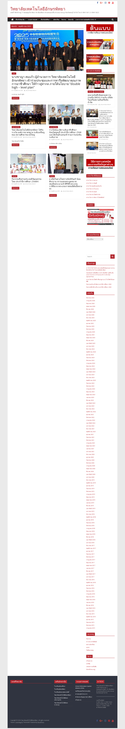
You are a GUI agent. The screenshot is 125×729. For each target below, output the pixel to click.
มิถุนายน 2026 (90, 303)
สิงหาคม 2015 (90, 625)
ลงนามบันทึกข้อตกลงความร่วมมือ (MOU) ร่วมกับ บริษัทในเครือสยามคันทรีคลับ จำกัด (100, 99)
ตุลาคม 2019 (90, 486)
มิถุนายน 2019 (90, 497)
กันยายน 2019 (90, 488)
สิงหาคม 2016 (90, 591)
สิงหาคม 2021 (90, 440)
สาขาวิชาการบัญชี (91, 183)
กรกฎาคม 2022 (90, 420)
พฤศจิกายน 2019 (91, 483)
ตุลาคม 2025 (90, 323)
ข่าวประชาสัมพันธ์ (99, 91)
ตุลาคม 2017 (90, 551)
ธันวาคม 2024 (90, 349)
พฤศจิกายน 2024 (91, 352)
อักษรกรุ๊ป (70, 19)
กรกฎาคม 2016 (90, 594)
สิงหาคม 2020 (90, 463)
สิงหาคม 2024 (90, 360)
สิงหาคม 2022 (90, 417)
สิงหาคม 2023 (90, 386)
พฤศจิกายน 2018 (91, 517)
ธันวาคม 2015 (90, 614)
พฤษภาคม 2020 (90, 468)
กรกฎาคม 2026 (90, 300)
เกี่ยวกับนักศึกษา (45, 19)
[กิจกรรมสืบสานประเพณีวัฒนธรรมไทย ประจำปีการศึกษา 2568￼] (28, 155)
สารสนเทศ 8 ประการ (81, 694)
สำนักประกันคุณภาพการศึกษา (83, 697)
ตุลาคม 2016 (90, 585)
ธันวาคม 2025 (90, 318)
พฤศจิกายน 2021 (91, 431)
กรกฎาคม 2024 (90, 363)
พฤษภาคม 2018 (90, 534)
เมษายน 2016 (90, 602)
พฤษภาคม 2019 (90, 500)
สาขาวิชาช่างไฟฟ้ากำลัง (93, 194)
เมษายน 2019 (90, 503)
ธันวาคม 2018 (90, 514)
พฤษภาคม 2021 (90, 446)
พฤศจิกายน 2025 (91, 320)
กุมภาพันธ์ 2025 (90, 343)
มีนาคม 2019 (90, 505)
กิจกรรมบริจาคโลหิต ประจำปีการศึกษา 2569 (98, 284)
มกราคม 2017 (90, 577)
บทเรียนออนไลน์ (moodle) (82, 691)
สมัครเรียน (56, 19)
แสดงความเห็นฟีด (91, 666)
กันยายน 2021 (90, 437)
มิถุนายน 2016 (90, 597)
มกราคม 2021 (90, 451)
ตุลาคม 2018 (90, 520)
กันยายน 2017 (90, 554)
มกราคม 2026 (90, 315)
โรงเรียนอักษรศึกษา (59, 686)
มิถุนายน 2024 (90, 366)
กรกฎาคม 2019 (90, 494)
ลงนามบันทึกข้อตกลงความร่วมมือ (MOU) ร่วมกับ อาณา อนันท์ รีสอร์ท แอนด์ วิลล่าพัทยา (106, 134)
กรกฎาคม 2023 (90, 389)
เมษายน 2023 (90, 397)
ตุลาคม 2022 (90, 414)
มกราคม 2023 (90, 406)
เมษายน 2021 (90, 449)
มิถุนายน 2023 (90, 392)
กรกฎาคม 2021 (90, 443)
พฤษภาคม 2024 (90, 369)
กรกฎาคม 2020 (90, 466)
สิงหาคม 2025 (90, 329)
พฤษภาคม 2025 (90, 337)
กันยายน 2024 (90, 357)
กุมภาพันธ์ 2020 (90, 474)
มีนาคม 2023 (90, 400)
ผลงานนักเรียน (16, 127)
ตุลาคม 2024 (90, 355)
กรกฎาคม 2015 (90, 628)
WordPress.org (90, 669)
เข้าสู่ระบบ (89, 661)
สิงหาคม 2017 (90, 557)
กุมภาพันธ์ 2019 (90, 508)
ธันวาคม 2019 (90, 480)
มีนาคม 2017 (90, 571)
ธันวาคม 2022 (90, 409)
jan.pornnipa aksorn (31, 90)
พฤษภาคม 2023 (90, 394)
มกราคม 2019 (90, 511)
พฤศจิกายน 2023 (91, 380)
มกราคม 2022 (90, 426)
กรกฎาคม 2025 (90, 332)
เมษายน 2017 (90, 568)
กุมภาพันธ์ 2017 (90, 574)
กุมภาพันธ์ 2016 (90, 608)
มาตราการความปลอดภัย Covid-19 (86, 19)
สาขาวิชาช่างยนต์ (91, 192)
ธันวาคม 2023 (90, 377)
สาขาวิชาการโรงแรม (92, 189)
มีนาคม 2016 (90, 605)
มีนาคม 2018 (90, 537)
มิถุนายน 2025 (90, 335)
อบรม (14, 73)
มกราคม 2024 (90, 374)
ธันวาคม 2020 (90, 454)
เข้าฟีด (88, 664)
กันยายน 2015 (90, 622)
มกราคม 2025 (90, 346)
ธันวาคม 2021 (90, 429)
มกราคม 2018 (90, 542)
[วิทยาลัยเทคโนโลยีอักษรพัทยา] (12, 19)
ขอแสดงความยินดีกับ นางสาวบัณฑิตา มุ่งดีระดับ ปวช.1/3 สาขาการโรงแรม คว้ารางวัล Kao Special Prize (100, 274)
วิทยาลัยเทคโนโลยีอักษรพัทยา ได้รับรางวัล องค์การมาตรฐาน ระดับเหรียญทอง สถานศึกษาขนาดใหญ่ (28, 132)
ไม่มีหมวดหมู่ (89, 650)
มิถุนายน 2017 (90, 562)
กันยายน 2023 (90, 383)
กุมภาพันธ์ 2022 (90, 423)
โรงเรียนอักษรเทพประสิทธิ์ (61, 692)
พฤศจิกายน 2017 (91, 548)
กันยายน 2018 (90, 523)
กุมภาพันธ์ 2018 (90, 540)
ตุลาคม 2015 (90, 619)
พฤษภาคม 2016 (90, 599)
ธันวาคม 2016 (90, 579)
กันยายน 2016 (90, 588)
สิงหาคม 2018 (90, 525)
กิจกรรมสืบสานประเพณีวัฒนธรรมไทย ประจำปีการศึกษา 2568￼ (26, 180)
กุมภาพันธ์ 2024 (90, 372)
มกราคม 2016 (90, 611)
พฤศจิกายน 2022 (91, 411)
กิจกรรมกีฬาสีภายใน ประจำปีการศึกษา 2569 (98, 287)
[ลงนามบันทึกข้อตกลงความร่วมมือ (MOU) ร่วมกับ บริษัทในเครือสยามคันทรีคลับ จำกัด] (100, 75)
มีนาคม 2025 (90, 340)
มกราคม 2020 (90, 477)
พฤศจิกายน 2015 (91, 616)
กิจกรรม (63, 19)
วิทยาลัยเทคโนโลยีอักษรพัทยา (37, 9)
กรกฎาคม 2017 (90, 560)
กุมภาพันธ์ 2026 (90, 312)
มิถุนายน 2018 (90, 531)
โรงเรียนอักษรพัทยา (59, 689)
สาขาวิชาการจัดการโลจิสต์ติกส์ (95, 197)
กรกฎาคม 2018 (90, 528)
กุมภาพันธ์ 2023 (90, 403)
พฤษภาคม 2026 (90, 306)
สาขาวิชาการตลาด (91, 180)
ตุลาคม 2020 (90, 457)
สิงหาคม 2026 (90, 298)
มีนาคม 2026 (90, 309)
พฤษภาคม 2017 (90, 565)
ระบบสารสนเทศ (32, 19)
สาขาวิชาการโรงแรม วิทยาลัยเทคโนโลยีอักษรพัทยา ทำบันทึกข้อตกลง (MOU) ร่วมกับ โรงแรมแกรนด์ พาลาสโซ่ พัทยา (106, 147)
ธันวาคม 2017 (90, 545)
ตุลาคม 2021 (90, 434)
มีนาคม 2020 (90, 471)
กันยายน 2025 (90, 326)
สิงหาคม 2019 (90, 491)
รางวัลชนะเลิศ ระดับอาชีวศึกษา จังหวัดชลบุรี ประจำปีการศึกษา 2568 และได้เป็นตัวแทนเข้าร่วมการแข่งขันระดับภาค (65, 133)
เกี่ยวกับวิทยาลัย (20, 19)
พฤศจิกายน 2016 (91, 582)
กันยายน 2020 (90, 460)
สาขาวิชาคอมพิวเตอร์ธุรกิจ (94, 186)
